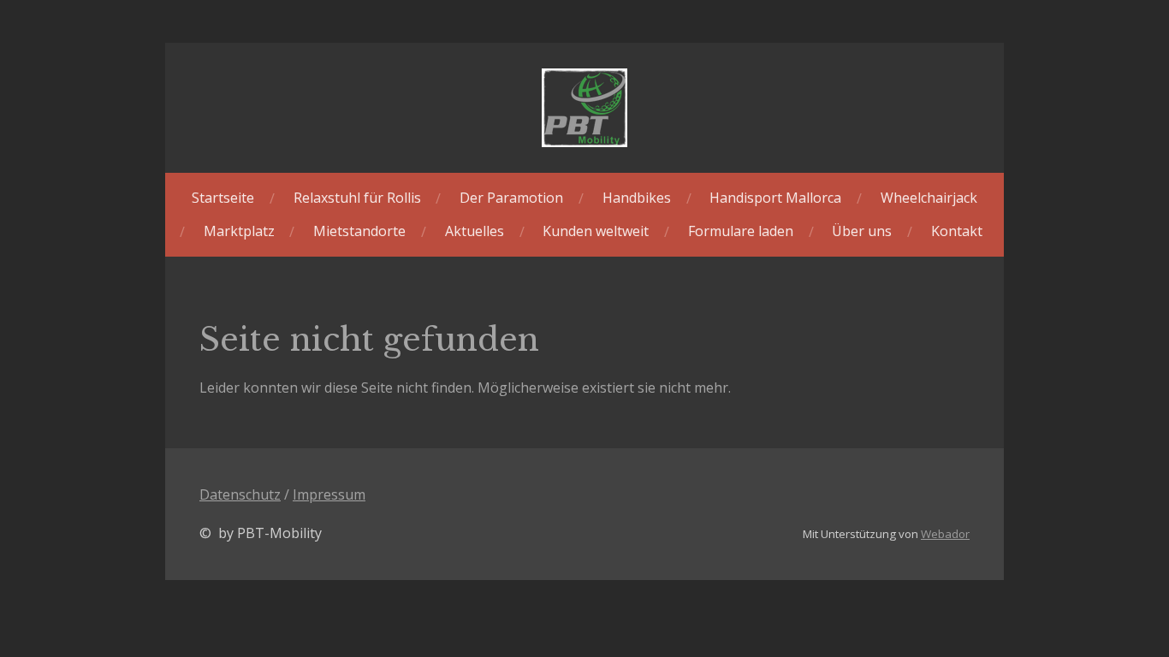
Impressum (329, 494)
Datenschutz (240, 494)
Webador (945, 534)
